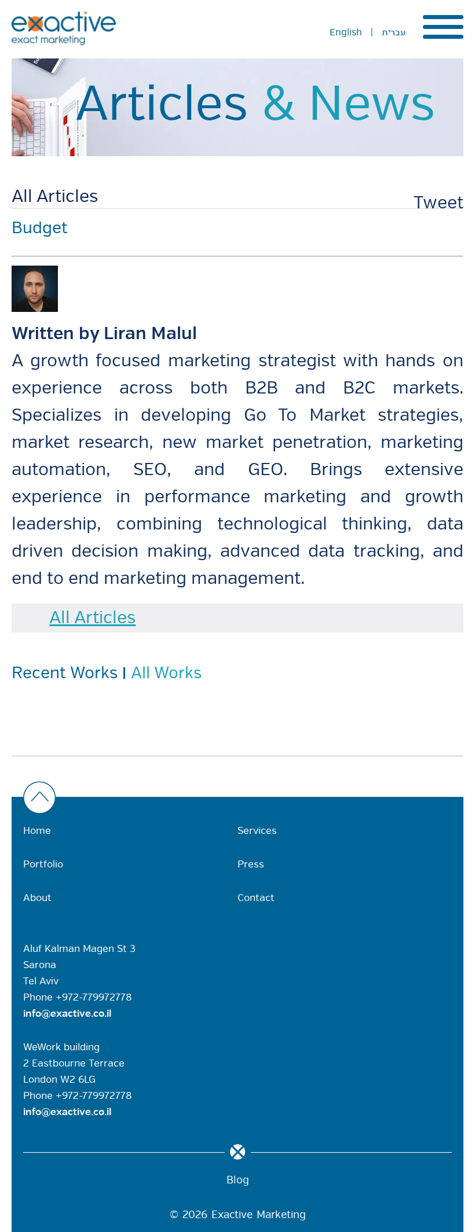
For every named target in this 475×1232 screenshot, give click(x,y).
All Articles (55, 197)
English (346, 32)
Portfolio (43, 864)
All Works (166, 673)
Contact (256, 898)
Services (257, 831)
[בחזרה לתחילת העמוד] (234, 798)
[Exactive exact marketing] (64, 28)
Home (37, 831)
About (37, 898)
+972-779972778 (94, 997)
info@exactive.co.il (67, 1013)
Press (250, 864)
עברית (393, 32)
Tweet (438, 203)
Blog (237, 1180)
